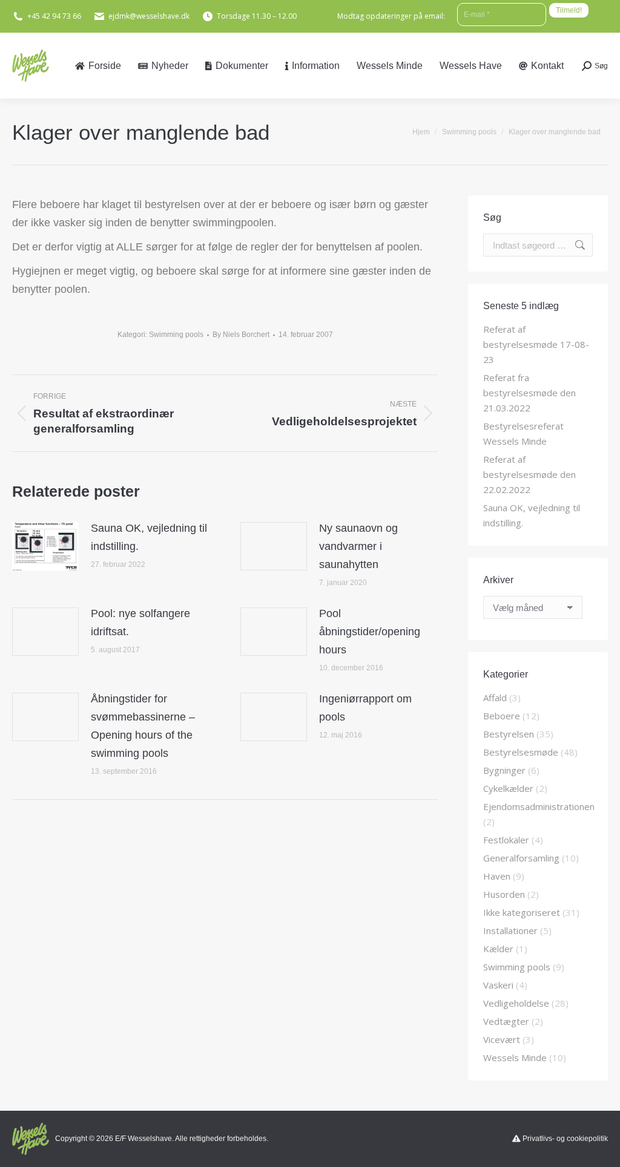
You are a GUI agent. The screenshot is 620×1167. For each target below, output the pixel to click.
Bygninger (504, 770)
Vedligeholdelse (516, 1003)
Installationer (510, 930)
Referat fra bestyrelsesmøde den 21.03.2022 (529, 392)
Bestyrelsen (508, 734)
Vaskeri (498, 985)
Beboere (501, 716)
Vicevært (501, 1039)
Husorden (504, 894)
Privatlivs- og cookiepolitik (565, 1138)
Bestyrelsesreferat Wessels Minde (523, 433)
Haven (496, 876)
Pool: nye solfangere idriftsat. (140, 622)
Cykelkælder (508, 788)
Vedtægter (506, 1021)
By (241, 334)
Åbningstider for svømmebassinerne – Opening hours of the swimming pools (143, 726)
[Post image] (45, 546)
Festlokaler (506, 840)
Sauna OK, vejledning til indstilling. (149, 537)
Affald (495, 697)
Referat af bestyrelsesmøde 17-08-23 (536, 344)
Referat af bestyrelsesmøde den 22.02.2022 (529, 474)
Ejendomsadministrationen (539, 806)
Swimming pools (176, 334)
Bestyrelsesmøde (520, 752)
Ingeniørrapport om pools (365, 708)
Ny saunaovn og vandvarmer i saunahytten (358, 546)
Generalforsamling (521, 858)
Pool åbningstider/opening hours (369, 631)
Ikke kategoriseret (521, 912)
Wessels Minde (515, 1057)
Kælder (498, 949)
